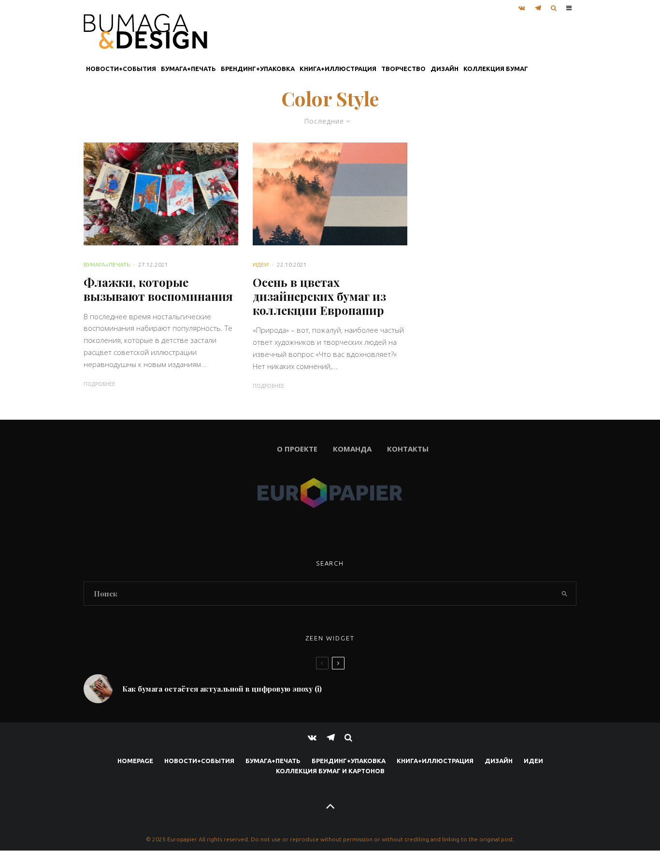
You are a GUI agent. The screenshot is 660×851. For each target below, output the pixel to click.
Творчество (403, 68)
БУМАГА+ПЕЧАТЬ (188, 68)
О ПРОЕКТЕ (200, 449)
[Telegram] (538, 5)
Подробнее (99, 384)
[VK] (522, 5)
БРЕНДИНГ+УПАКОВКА (258, 68)
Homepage (135, 760)
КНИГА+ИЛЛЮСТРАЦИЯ (338, 68)
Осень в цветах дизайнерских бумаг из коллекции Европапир (319, 296)
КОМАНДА (352, 449)
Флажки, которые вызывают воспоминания (158, 289)
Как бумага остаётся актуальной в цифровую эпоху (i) (222, 688)
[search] (565, 593)
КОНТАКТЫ (408, 449)
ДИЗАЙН (444, 68)
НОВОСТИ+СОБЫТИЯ (121, 68)
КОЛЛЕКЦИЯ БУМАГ (495, 68)
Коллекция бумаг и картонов (330, 770)
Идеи (261, 264)
